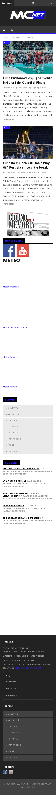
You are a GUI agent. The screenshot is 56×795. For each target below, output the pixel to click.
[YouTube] (33, 3)
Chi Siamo (10, 681)
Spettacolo (14, 439)
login (8, 3)
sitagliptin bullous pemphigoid (21, 469)
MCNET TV (12, 408)
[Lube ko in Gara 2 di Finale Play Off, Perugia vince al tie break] (28, 142)
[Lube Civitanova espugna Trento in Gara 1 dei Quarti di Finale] (28, 57)
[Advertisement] (24, 586)
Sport (7, 42)
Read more (9, 119)
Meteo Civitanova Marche (15, 327)
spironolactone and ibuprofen (21, 518)
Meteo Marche (10, 386)
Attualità (13, 414)
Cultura (12, 420)
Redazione (22, 87)
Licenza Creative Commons (27, 667)
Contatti (10, 688)
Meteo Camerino (11, 357)
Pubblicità (11, 696)
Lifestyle (12, 432)
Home (5, 37)
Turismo (12, 451)
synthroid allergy (13, 506)
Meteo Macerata (11, 286)
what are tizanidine (14, 481)
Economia (13, 426)
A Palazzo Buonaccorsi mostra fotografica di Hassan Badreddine (28, 471)
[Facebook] (27, 3)
